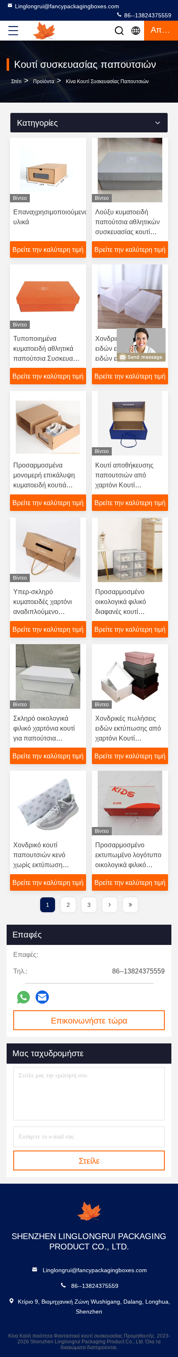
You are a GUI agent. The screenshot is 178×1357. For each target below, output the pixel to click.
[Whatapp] (23, 997)
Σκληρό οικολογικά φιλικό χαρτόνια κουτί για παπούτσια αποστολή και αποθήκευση (44, 738)
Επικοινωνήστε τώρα (89, 1020)
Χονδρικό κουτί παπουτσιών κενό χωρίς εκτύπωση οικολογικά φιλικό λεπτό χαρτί (48, 865)
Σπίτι (16, 81)
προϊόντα (43, 81)
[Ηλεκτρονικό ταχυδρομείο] (42, 997)
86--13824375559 (147, 15)
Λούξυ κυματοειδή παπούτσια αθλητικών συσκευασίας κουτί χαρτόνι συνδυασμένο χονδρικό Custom (127, 232)
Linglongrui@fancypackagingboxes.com (67, 6)
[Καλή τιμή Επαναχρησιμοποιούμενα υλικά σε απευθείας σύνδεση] (48, 170)
